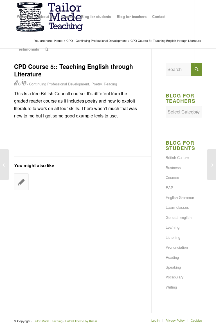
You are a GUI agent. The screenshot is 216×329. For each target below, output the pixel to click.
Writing (171, 287)
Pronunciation (177, 247)
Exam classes (177, 207)
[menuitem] (25, 16)
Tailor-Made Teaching (47, 321)
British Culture (177, 157)
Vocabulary (175, 277)
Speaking (173, 267)
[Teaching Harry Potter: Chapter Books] (21, 181)
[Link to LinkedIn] (24, 81)
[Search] (46, 49)
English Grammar (180, 197)
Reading (110, 84)
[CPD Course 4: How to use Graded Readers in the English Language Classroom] (4, 164)
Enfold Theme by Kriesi (81, 321)
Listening (173, 237)
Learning (172, 227)
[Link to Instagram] (16, 81)
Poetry (96, 84)
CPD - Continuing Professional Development (53, 84)
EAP (169, 187)
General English (179, 217)
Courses (172, 177)
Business (173, 167)
